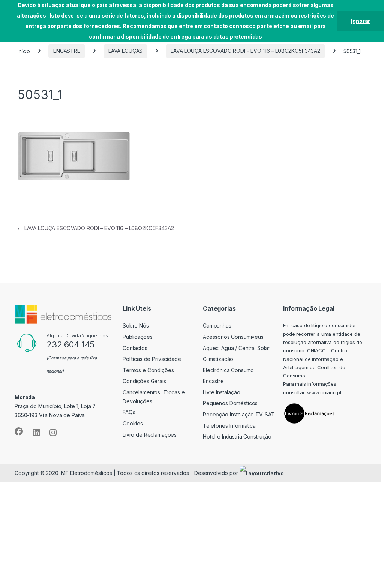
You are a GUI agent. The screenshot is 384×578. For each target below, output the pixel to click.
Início (24, 51)
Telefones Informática (229, 425)
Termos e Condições (148, 370)
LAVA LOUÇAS (125, 51)
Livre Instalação (221, 392)
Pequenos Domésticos (230, 403)
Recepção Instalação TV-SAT (238, 414)
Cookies (133, 423)
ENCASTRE (66, 51)
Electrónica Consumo (228, 370)
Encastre (213, 381)
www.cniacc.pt (324, 392)
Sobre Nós (136, 325)
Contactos (135, 348)
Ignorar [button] (360, 21)
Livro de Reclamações (150, 434)
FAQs (129, 412)
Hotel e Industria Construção (237, 436)
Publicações (137, 337)
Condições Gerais (144, 381)
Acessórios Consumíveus (233, 337)
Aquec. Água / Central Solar (236, 348)
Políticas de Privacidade (152, 359)
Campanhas (217, 325)
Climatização (218, 359)
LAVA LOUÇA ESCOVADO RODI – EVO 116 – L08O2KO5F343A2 (245, 51)
